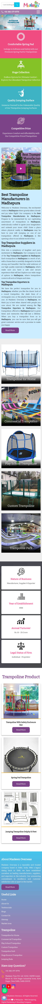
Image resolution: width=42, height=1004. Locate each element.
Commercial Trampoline (11, 939)
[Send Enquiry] (4, 997)
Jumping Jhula (7, 959)
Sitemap (4, 919)
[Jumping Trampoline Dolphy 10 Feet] (21, 809)
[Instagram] (13, 986)
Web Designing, (30, 1000)
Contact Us (5, 916)
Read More (10, 330)
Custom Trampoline (9, 947)
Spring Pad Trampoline (21, 777)
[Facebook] (4, 986)
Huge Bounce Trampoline (11, 955)
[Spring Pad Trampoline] (21, 755)
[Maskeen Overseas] (31, 5)
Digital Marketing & (8, 1002)
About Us (5, 904)
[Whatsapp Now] (5, 990)
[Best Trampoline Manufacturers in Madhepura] (21, 168)
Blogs (3, 912)
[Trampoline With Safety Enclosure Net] (21, 701)
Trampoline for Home (10, 935)
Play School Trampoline (11, 943)
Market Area (6, 923)
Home (3, 900)
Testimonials (6, 908)
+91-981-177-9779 (11, 12)
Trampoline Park (8, 951)
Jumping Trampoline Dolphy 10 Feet (21, 832)
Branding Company (24, 1002)
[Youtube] (9, 986)
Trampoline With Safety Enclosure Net (21, 723)
